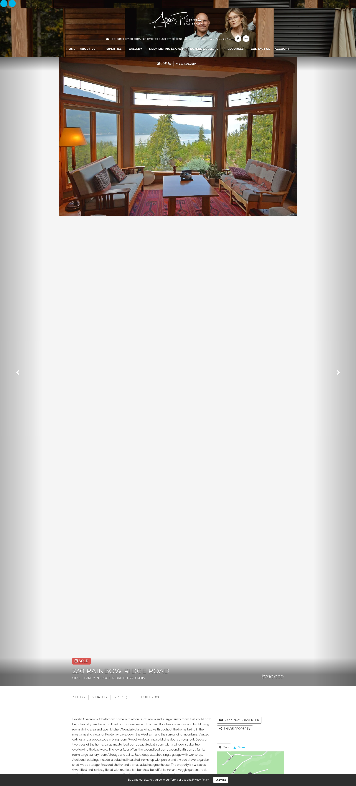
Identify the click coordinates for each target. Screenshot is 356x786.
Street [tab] (241, 747)
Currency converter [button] (241, 720)
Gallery (136, 49)
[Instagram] (12, 3)
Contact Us (260, 49)
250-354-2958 (197, 38)
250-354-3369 (222, 38)
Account (282, 49)
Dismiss (221, 779)
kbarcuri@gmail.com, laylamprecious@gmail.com (145, 38)
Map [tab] (225, 747)
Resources (234, 49)
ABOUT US (88, 49)
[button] (21, 371)
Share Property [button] (236, 728)
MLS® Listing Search (166, 49)
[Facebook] (4, 3)
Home (70, 49)
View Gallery (186, 63)
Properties (112, 49)
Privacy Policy (200, 779)
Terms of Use (178, 779)
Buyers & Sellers (204, 49)
